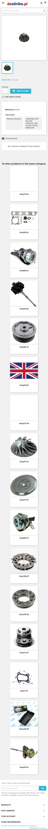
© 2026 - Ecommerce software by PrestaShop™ (20, 826)
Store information (10, 822)
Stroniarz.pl (42, 828)
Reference (9, 109)
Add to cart (21, 91)
